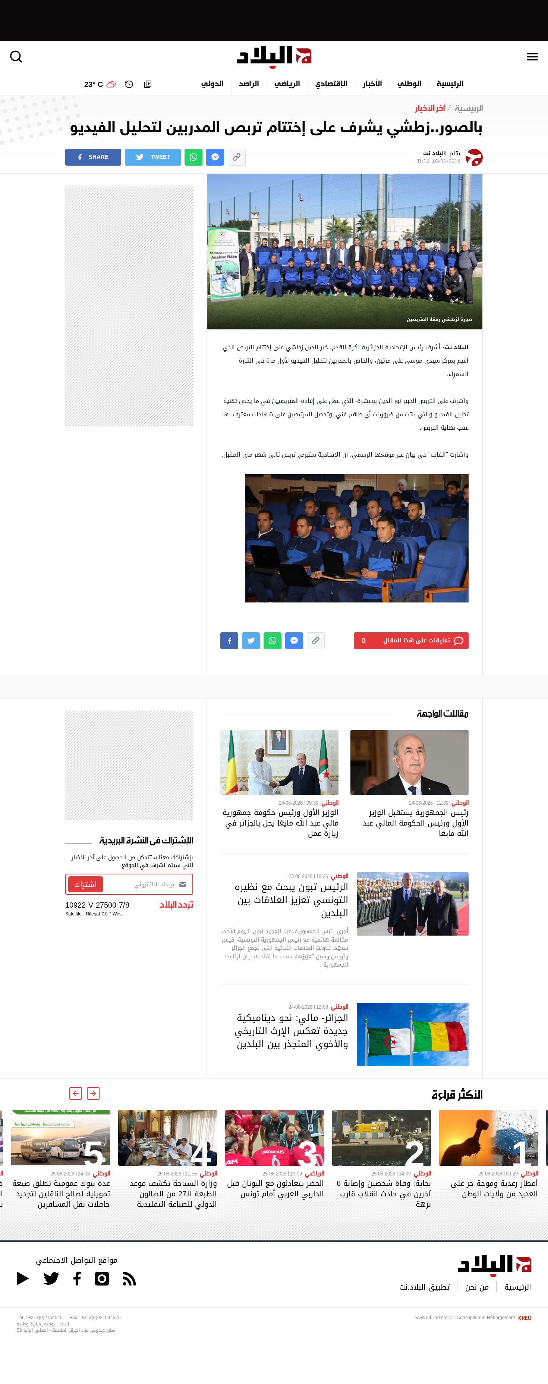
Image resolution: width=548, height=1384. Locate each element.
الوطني (409, 84)
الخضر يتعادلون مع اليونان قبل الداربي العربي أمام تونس (275, 1188)
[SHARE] (229, 640)
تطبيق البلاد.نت (424, 1287)
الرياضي (287, 84)
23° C (93, 84)
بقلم (438, 157)
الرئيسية (450, 84)
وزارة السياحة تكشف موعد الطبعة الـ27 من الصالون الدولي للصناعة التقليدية (173, 1194)
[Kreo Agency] (523, 1317)
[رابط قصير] (237, 157)
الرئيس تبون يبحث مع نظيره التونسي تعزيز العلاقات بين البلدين (291, 899)
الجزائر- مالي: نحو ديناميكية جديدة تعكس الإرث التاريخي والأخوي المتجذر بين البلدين (291, 1030)
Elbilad (274, 57)
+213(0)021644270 (101, 1317)
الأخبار (372, 84)
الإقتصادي (331, 84)
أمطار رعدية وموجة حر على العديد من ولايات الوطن (494, 1188)
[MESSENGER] (215, 157)
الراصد (249, 84)
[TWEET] (251, 640)
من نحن (477, 1287)
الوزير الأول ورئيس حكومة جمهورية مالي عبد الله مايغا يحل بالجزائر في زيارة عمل (280, 823)
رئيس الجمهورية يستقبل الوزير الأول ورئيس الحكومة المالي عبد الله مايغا (416, 823)
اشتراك (85, 884)
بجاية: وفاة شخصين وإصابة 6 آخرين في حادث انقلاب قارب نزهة (384, 1194)
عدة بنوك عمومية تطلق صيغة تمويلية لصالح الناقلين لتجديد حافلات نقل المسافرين (61, 1194)
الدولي (212, 84)
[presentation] (93, 1093)
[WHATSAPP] (193, 157)
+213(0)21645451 (46, 1317)
